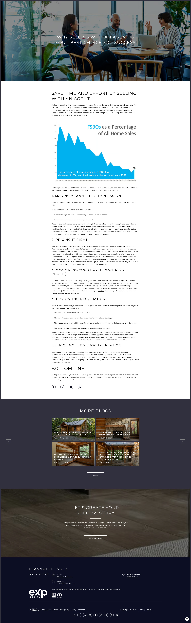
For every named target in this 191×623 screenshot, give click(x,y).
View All (95, 475)
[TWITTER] (90, 615)
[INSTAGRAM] (79, 615)
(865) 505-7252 (133, 576)
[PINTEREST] (112, 615)
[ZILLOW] (117, 615)
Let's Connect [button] (95, 538)
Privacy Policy (145, 610)
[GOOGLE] (106, 615)
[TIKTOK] (101, 615)
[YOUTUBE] (95, 615)
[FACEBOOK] (74, 615)
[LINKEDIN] (85, 615)
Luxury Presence (77, 610)
